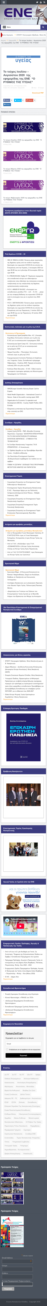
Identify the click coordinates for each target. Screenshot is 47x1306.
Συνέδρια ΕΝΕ (30, 1134)
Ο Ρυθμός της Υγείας (33, 1122)
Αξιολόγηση (9, 1086)
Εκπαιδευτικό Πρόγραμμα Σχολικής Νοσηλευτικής (21, 1007)
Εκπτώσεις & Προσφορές (15, 333)
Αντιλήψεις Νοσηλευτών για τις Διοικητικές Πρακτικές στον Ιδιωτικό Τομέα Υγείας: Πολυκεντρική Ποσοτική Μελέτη (24, 585)
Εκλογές (22, 1102)
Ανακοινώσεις (9, 1082)
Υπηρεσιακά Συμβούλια (20, 1142)
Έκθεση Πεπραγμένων (13, 1079)
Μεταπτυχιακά (34, 1118)
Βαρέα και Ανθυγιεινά (12, 1090)
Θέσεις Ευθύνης (20, 1118)
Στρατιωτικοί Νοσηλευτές (13, 1134)
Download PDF (38, 93)
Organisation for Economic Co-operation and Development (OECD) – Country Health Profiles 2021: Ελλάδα (25, 403)
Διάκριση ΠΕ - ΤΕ (11, 1098)
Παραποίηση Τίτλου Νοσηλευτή (16, 1126)
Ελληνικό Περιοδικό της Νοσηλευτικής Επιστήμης (22, 1106)
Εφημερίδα (21, 88)
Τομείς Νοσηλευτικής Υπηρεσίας (28, 1138)
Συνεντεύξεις (9, 1138)
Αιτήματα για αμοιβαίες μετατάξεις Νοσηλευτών (24, 531)
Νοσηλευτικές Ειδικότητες (14, 1122)
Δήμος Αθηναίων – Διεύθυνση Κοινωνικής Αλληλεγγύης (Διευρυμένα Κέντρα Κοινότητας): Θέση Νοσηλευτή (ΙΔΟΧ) (23, 669)
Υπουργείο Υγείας (11, 1146)
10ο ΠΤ (30, 1075)
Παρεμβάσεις (35, 1126)
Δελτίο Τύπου (25, 1094)
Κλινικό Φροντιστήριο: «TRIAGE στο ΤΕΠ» (19, 997)
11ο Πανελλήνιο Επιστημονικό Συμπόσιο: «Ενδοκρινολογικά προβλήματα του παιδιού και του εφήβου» (24, 458)
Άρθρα (38, 1075)
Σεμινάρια (27, 1130)
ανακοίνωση (27, 1153)
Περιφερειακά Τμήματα (13, 1130)
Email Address (17, 1258)
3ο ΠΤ (14, 1075)
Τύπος (7, 1142)
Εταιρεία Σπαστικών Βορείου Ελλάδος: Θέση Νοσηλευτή (24, 675)
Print (35, 88)
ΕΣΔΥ (7, 1102)
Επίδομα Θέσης (10, 1114)
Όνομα (4, 1266)
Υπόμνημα (24, 1146)
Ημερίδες (8, 1118)
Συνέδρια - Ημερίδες (13, 429)
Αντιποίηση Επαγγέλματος (26, 1082)
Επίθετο (5, 1273)
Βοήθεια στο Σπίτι (29, 1090)
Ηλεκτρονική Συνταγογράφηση (30, 1114)
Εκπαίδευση (32, 1102)
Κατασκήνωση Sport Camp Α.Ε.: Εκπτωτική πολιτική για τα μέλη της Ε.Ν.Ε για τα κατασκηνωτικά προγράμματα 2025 (25, 346)
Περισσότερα (10, 318)
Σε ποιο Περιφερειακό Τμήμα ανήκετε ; (16, 1281)
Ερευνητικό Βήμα (12, 570)
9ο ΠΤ (22, 1075)
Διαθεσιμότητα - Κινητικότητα (30, 1098)
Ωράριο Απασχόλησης (12, 1153)
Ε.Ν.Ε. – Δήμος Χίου (12, 977)
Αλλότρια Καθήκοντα (31, 1079)
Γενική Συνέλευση (11, 1094)
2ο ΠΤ (7, 1075)
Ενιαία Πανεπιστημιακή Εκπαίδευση (17, 1110)
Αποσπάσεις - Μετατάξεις (25, 1086)
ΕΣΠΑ (14, 1102)
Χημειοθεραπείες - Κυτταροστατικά (17, 1149)
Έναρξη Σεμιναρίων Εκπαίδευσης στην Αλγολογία (21, 994)
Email (42, 88)
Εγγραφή (23, 1055)
